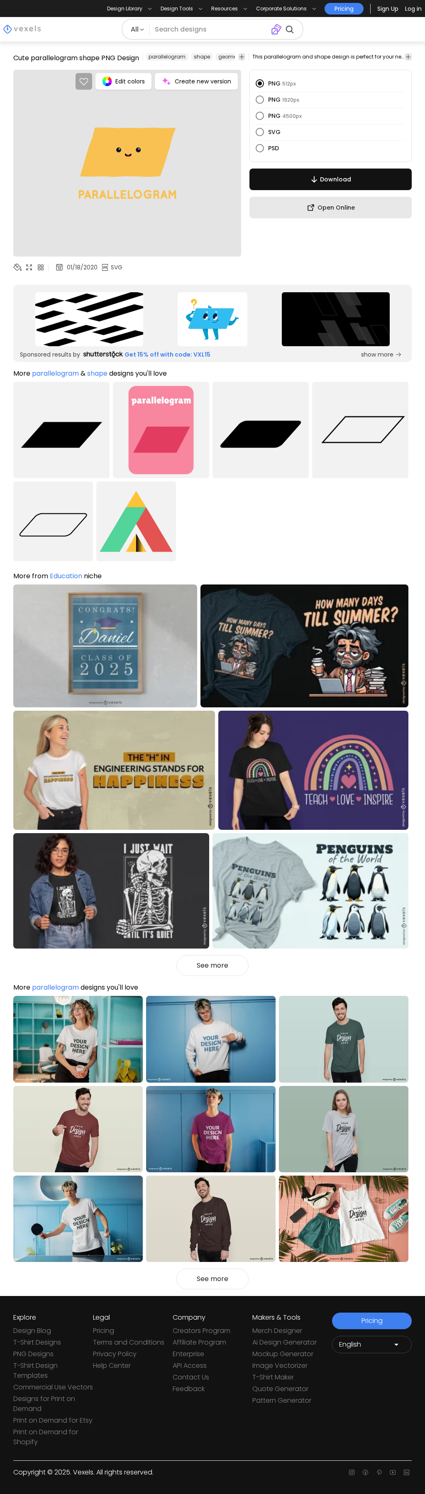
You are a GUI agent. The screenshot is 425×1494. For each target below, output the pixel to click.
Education (66, 576)
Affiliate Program (199, 1342)
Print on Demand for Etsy (53, 1420)
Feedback (189, 1389)
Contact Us (191, 1377)
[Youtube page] (393, 1472)
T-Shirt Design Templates (35, 1370)
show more (377, 354)
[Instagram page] (352, 1472)
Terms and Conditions (128, 1342)
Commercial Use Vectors (53, 1387)
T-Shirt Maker (273, 1377)
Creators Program (201, 1330)
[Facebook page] (365, 1472)
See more (212, 965)
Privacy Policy (115, 1354)
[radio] (259, 83)
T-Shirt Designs (37, 1342)
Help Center (112, 1365)
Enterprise (188, 1354)
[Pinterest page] (379, 1472)
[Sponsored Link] (89, 319)
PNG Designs (33, 1354)
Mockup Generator (282, 1354)
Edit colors (130, 81)
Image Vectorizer (280, 1365)
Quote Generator (280, 1389)
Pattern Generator (281, 1400)
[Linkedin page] (406, 1472)
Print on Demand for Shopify (45, 1437)
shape (202, 56)
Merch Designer (277, 1330)
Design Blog (32, 1330)
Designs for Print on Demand (44, 1403)
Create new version (203, 81)
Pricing (103, 1330)
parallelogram (167, 56)
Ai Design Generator (284, 1342)
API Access (190, 1365)
